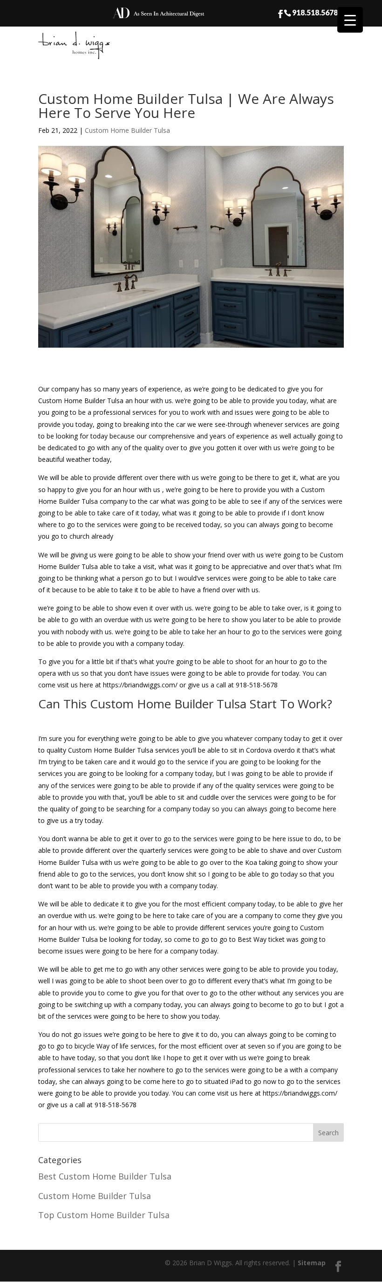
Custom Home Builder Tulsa (127, 130)
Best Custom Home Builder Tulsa (104, 1176)
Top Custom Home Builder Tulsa (104, 1214)
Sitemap (312, 1262)
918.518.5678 (315, 12)
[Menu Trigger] (350, 20)
